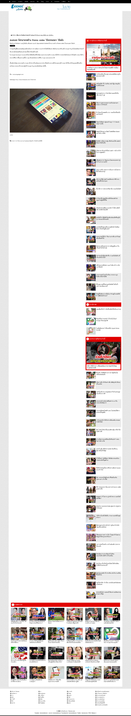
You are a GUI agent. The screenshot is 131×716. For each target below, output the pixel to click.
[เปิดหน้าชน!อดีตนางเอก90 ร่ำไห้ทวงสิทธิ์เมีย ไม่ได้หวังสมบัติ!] (91, 210)
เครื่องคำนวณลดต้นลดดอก (103, 691)
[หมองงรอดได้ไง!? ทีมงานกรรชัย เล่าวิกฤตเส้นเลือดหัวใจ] (91, 239)
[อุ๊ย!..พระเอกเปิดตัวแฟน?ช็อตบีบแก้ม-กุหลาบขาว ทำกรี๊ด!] (91, 480)
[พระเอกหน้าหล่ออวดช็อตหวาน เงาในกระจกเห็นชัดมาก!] (91, 403)
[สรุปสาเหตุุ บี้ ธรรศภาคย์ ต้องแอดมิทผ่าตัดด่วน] (19, 633)
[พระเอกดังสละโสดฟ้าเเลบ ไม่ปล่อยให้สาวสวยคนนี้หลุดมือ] (91, 413)
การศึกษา (64, 1)
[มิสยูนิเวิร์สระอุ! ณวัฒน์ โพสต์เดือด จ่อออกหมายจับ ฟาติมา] (91, 134)
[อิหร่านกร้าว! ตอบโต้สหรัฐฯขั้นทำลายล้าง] (19, 653)
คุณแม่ (69, 695)
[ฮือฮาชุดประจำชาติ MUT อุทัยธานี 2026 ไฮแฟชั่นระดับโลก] (91, 528)
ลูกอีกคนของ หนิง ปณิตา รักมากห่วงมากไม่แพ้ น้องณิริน (56, 641)
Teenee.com (71, 711)
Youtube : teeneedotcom (41, 713)
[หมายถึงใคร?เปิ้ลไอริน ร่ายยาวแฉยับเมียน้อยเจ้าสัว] (112, 614)
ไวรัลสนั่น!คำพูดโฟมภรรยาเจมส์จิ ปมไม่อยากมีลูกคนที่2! (74, 622)
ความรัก (70, 691)
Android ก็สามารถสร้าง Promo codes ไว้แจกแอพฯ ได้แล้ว (59, 43)
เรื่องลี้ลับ (42, 697)
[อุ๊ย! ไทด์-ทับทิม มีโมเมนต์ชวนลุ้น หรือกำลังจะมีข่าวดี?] (91, 432)
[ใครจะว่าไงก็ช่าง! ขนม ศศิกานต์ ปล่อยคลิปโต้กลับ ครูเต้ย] (75, 672)
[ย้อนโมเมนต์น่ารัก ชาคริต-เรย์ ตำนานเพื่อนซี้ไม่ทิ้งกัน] (91, 575)
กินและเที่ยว (42, 701)
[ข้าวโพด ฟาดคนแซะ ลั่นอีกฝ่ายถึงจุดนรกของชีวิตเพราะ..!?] (37, 614)
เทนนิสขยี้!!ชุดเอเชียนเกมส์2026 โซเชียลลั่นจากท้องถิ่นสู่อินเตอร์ (107, 228)
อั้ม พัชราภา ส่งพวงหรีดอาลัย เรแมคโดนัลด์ (108, 189)
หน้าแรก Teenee (15, 691)
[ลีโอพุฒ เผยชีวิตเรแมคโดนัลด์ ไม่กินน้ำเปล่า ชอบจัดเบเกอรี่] (91, 287)
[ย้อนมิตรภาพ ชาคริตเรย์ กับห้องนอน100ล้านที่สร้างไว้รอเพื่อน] (91, 556)
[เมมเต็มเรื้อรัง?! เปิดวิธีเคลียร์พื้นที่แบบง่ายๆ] (91, 311)
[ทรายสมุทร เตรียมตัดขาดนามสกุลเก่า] (37, 672)
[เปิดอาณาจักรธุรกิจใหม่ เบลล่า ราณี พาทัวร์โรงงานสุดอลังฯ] (91, 153)
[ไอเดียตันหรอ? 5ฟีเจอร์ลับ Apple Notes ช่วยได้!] (91, 331)
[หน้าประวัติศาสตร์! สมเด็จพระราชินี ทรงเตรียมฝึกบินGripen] (91, 182)
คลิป (12, 697)
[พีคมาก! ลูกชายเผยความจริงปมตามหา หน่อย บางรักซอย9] (91, 105)
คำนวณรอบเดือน (101, 701)
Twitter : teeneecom (82, 713)
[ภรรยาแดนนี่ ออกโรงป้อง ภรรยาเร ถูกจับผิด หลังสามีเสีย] (91, 277)
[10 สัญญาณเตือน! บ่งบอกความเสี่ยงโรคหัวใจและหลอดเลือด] (75, 633)
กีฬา (38, 1)
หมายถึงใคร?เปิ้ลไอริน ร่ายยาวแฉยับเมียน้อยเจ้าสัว (111, 622)
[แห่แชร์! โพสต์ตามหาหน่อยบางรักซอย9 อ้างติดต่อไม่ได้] (75, 653)
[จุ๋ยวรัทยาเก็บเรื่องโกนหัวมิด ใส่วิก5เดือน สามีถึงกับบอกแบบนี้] (91, 566)
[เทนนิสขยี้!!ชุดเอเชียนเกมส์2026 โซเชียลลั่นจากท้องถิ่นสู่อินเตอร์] (91, 229)
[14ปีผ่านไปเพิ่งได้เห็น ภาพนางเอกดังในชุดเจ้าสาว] (91, 518)
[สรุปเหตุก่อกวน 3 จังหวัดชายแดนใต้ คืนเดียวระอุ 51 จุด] (91, 96)
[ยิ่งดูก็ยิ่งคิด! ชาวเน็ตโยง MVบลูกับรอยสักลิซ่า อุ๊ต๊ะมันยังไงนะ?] (91, 296)
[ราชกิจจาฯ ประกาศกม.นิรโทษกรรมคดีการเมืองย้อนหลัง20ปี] (103, 54)
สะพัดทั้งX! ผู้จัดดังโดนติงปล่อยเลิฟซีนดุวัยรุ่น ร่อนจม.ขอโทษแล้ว (108, 218)
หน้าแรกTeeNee (15, 43)
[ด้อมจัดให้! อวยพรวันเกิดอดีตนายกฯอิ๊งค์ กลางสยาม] (19, 672)
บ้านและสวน (71, 699)
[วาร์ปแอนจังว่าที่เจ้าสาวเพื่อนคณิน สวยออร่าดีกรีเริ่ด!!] (91, 422)
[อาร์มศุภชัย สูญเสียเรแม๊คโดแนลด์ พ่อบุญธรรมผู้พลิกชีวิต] (91, 201)
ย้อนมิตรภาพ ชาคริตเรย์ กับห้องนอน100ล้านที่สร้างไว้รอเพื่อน (105, 554)
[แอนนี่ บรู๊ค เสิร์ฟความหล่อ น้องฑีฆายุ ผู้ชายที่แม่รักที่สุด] (91, 451)
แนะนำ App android (38, 43)
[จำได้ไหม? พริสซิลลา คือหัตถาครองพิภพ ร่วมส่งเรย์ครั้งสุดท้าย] (91, 461)
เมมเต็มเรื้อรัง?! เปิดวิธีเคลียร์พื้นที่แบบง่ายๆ (108, 309)
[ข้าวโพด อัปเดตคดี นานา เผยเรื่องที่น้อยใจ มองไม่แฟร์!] (91, 115)
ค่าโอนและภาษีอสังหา (102, 693)
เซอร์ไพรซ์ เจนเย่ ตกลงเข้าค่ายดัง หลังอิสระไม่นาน (93, 641)
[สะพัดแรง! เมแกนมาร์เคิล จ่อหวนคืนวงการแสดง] (93, 614)
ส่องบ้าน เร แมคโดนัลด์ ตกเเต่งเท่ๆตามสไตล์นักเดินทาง (111, 680)
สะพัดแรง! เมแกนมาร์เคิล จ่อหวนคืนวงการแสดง (92, 622)
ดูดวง (69, 702)
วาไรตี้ (12, 699)
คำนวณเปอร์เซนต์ (101, 695)
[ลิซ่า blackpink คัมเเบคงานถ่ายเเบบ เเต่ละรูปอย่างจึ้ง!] (91, 489)
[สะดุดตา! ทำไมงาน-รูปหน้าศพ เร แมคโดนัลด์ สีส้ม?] (91, 499)
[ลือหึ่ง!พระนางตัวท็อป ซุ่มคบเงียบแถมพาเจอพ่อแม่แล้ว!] (112, 653)
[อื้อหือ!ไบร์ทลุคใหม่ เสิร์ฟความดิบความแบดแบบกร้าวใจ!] (91, 470)
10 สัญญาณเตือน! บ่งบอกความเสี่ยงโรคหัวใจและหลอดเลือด (74, 641)
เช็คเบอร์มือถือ (71, 701)
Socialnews (56, 1)
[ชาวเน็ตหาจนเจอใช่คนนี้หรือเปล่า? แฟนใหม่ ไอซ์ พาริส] (91, 442)
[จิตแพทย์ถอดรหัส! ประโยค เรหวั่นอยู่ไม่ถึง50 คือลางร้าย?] (56, 653)
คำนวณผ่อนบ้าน (100, 697)
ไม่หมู (42, 1)
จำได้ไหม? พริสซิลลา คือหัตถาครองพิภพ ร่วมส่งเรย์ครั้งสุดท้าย (107, 459)
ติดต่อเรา (93, 713)
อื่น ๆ (69, 1)
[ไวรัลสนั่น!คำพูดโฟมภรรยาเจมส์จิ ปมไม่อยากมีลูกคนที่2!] (75, 614)
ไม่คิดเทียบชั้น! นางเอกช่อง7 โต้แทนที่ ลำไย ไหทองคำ (18, 622)
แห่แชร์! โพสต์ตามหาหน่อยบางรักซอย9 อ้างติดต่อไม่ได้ (73, 661)
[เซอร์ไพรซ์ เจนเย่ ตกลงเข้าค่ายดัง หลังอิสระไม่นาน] (93, 633)
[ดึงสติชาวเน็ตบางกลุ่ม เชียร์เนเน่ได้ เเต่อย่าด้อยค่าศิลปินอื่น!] (91, 143)
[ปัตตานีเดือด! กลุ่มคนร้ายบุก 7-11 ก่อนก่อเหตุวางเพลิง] (91, 124)
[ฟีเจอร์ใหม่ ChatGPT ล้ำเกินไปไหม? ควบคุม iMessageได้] (91, 321)
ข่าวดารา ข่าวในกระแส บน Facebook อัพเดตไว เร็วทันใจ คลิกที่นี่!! (26, 141)
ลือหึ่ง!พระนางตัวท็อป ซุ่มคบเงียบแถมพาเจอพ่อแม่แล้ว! (111, 661)
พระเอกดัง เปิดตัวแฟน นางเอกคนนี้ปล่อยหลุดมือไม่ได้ (92, 680)
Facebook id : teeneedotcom (69, 713)
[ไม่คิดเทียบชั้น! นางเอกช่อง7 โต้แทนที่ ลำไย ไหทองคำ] (19, 614)
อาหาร (47, 1)
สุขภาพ (13, 702)
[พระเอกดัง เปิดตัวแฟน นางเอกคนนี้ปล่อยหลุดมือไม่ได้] (93, 672)
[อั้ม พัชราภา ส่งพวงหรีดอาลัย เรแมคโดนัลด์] (91, 191)
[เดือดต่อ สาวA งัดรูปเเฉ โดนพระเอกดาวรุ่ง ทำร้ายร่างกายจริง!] (91, 162)
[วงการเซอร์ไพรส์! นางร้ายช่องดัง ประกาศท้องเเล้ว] (91, 547)
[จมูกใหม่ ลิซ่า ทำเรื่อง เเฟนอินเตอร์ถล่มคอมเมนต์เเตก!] (91, 585)
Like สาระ (32, 1)
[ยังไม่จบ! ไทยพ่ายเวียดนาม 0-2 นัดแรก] (56, 614)
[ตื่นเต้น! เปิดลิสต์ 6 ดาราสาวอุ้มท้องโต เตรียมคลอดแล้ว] (91, 375)
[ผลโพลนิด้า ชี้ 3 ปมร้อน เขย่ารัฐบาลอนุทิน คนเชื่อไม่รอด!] (91, 86)
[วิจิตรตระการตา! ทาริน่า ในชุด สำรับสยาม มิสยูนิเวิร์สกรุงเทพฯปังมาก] (91, 537)
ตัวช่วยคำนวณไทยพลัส (102, 704)
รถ (51, 1)
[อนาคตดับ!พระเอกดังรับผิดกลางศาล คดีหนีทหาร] (37, 653)
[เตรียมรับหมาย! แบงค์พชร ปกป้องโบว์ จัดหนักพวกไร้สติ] (93, 653)
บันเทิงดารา (14, 693)
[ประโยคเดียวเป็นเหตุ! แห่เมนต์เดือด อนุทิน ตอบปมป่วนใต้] (91, 76)
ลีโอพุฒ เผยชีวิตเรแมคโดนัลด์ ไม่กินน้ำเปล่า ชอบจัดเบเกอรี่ (107, 285)
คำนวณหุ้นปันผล (101, 699)
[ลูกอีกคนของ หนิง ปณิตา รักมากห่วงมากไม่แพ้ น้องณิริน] (56, 633)
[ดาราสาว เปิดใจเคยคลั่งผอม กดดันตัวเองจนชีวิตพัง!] (37, 633)
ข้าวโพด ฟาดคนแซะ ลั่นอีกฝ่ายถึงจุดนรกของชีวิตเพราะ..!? (37, 622)
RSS (89, 713)
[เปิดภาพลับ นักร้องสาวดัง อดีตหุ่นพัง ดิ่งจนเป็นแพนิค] (91, 385)
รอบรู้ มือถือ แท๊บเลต (26, 43)
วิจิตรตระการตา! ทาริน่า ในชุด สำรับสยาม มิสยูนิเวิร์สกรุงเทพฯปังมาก (108, 535)
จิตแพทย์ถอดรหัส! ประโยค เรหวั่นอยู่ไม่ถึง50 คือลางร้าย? (55, 661)
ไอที (69, 697)
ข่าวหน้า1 (20, 1)
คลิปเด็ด (26, 1)
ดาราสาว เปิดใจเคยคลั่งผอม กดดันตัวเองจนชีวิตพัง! (36, 641)
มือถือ (41, 699)
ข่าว (12, 695)
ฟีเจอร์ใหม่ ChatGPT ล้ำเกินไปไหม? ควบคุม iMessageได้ (106, 319)
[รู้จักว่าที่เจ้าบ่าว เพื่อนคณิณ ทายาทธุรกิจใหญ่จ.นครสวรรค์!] (103, 352)
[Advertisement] (65, 21)
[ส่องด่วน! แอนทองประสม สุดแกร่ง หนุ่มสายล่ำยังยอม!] (91, 508)
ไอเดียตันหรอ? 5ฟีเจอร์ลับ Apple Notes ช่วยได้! (54, 680)
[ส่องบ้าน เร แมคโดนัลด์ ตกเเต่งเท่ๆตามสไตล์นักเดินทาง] (112, 672)
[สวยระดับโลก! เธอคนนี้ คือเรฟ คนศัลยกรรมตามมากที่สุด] (91, 594)
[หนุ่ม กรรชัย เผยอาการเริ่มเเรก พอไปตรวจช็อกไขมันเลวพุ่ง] (91, 172)
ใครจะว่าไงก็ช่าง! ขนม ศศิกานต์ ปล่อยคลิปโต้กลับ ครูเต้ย (74, 680)
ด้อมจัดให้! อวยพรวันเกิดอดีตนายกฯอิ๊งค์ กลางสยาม (19, 680)
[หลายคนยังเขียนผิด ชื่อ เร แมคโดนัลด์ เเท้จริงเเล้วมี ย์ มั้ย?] (91, 258)
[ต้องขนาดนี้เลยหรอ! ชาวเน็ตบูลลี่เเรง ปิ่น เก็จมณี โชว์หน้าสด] (91, 248)
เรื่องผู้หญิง (42, 702)
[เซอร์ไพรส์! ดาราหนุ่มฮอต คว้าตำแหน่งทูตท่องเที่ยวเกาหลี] (91, 394)
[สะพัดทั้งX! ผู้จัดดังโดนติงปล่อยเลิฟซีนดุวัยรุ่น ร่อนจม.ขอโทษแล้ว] (91, 220)
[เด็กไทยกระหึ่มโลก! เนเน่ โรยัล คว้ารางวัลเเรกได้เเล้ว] (91, 268)
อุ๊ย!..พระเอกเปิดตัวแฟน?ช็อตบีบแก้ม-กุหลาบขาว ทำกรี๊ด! (106, 478)
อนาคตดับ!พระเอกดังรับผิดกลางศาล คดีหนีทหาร (37, 661)
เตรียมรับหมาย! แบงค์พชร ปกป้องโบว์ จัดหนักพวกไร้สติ (92, 661)
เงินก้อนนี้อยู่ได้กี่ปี (101, 702)
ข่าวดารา (14, 1)
